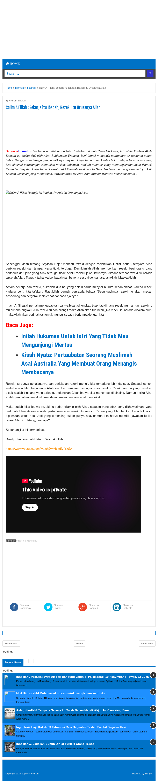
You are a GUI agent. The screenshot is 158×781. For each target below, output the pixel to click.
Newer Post (11, 643)
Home (14, 64)
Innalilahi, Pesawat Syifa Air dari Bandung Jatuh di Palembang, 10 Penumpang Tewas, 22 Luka (82, 676)
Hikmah (12, 100)
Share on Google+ (93, 607)
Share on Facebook (25, 607)
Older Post (147, 643)
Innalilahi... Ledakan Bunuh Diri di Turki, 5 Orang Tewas (55, 743)
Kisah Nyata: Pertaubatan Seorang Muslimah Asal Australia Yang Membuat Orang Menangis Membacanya (79, 363)
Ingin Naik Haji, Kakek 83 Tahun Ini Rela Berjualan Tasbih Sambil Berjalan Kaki (71, 727)
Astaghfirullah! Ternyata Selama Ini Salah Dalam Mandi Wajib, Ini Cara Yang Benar (73, 710)
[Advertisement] (69, 29)
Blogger (148, 773)
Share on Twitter (59, 607)
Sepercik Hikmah (29, 773)
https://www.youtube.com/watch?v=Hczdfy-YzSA (39, 448)
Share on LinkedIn (128, 607)
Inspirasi (22, 100)
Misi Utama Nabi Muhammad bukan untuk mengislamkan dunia (60, 693)
